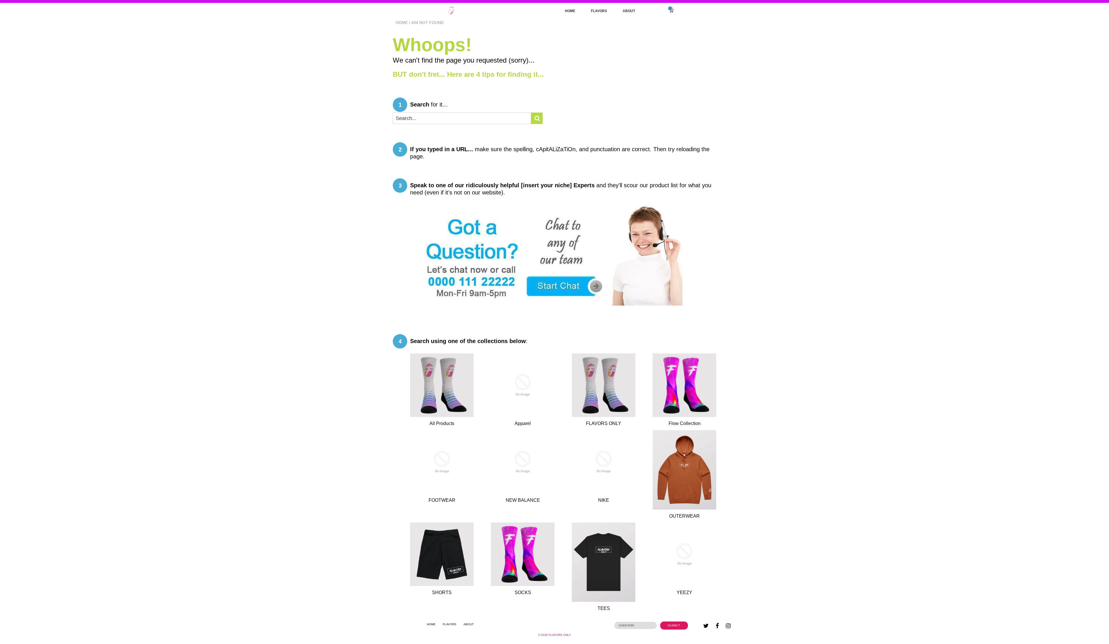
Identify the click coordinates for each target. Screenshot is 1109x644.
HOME (570, 11)
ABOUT (629, 11)
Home (402, 22)
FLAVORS (599, 11)
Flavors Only (560, 634)
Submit (674, 625)
